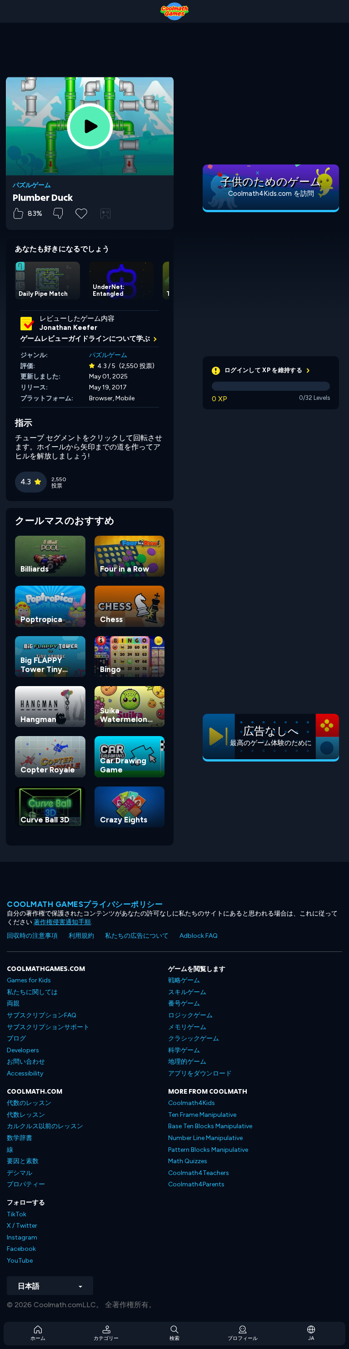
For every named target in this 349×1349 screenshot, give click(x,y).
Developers (23, 1050)
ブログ (16, 1038)
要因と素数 (23, 1161)
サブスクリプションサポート (48, 1027)
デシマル (19, 1173)
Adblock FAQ (198, 936)
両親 (13, 1003)
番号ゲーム (184, 1003)
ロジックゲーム (190, 1015)
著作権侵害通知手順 (62, 922)
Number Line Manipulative (205, 1138)
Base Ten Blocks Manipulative (210, 1126)
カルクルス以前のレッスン (45, 1126)
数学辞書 (19, 1138)
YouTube (20, 1260)
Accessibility (25, 1073)
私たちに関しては (32, 992)
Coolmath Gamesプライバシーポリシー (85, 904)
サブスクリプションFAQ (41, 1015)
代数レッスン (26, 1115)
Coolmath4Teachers (198, 1173)
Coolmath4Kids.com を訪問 (271, 193)
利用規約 (81, 936)
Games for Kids (29, 980)
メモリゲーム (187, 1027)
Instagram (22, 1237)
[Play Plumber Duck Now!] (90, 126)
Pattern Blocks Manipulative (208, 1150)
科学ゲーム (184, 1050)
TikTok (16, 1214)
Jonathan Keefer (68, 328)
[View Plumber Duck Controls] (105, 214)
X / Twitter (22, 1226)
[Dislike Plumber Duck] (58, 213)
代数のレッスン (29, 1103)
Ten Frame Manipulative (202, 1115)
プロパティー (26, 1184)
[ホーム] (174, 11)
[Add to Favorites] (81, 213)
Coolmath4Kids (191, 1103)
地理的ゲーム (187, 1061)
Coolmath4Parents (196, 1184)
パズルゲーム (32, 185)
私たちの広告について (137, 936)
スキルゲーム (187, 992)
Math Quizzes (187, 1161)
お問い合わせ (26, 1061)
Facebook (21, 1249)
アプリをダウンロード (200, 1073)
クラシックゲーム (193, 1038)
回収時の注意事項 (32, 936)
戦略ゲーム (184, 980)
